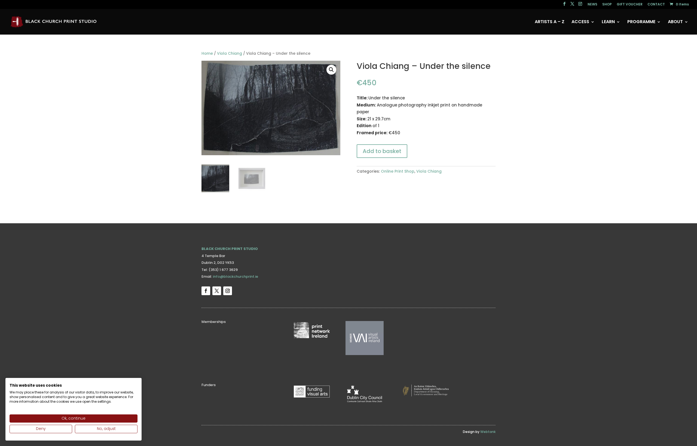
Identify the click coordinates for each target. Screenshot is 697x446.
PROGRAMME (641, 22)
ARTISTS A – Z (549, 22)
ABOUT (675, 22)
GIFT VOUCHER (630, 5)
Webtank (488, 431)
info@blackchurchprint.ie (235, 276)
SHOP (607, 5)
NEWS (592, 5)
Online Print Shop (397, 171)
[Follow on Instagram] (227, 290)
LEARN (608, 22)
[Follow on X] (216, 290)
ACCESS (580, 22)
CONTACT (656, 5)
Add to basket (382, 151)
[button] (331, 70)
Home (207, 53)
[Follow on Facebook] (205, 290)
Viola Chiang (229, 53)
